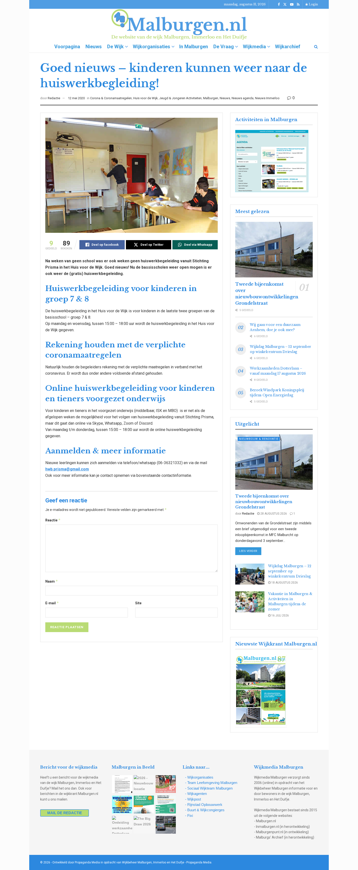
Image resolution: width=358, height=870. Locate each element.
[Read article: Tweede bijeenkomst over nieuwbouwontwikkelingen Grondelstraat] (274, 249)
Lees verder (250, 551)
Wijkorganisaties (151, 46)
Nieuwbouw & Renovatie (258, 438)
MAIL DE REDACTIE (64, 813)
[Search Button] (316, 46)
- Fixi (189, 815)
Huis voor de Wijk (145, 98)
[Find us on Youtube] (291, 4)
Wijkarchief (287, 46)
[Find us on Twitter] (285, 4)
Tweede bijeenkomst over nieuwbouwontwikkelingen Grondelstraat (263, 501)
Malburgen (210, 98)
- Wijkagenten (196, 794)
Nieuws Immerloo (267, 98)
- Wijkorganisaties (199, 777)
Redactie (54, 98)
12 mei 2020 (76, 98)
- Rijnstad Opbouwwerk (203, 804)
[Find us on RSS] (298, 4)
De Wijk (115, 46)
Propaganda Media (198, 862)
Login (313, 4)
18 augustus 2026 (284, 582)
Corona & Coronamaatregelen (111, 98)
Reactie (53, 520)
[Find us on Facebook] (279, 4)
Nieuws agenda (243, 98)
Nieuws (93, 46)
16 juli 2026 (280, 615)
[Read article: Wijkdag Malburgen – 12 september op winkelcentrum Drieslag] (249, 574)
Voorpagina (67, 46)
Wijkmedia (254, 46)
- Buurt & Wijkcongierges (205, 810)
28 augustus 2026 (273, 513)
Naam (51, 581)
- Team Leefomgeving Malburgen (211, 783)
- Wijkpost (193, 799)
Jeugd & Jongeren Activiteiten (180, 98)
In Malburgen (193, 46)
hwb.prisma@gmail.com (67, 469)
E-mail (52, 603)
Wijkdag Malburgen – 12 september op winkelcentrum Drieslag (289, 571)
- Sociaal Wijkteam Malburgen (209, 788)
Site (138, 603)
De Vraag (223, 46)
